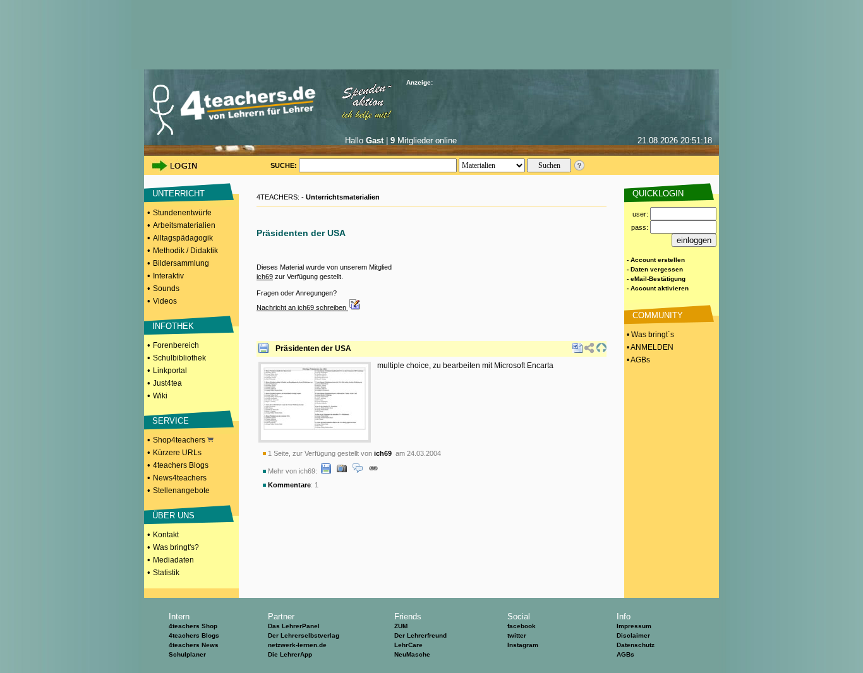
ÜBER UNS (173, 515)
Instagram (522, 644)
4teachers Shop (193, 625)
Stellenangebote (181, 490)
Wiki (160, 395)
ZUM (400, 625)
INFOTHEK (173, 326)
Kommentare (289, 485)
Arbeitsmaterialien (184, 225)
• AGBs (637, 359)
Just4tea (167, 383)
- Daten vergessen (655, 269)
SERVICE (170, 421)
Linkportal (170, 370)
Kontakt (166, 534)
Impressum (634, 625)
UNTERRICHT (178, 193)
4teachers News (194, 644)
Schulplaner (187, 654)
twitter (516, 635)
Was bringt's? (176, 547)
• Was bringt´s (649, 334)
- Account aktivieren (658, 288)
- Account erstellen (656, 259)
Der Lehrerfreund (420, 635)
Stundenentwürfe (182, 212)
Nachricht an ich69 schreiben (302, 307)
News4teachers (180, 477)
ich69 (264, 276)
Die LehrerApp (290, 654)
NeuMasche (412, 654)
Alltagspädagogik (183, 238)
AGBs (625, 654)
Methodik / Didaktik (185, 250)
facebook (521, 625)
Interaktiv (168, 275)
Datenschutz (636, 644)
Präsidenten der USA (313, 348)
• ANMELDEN (649, 347)
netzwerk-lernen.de (297, 644)
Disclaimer (633, 635)
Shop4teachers (180, 440)
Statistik (166, 572)
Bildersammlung (181, 263)
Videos (165, 301)
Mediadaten (173, 560)
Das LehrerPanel (294, 625)
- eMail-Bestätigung (656, 278)
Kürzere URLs (177, 452)
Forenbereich (176, 345)
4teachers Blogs (180, 465)
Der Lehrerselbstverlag (303, 635)
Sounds (166, 288)
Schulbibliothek (179, 358)
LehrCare (408, 644)
